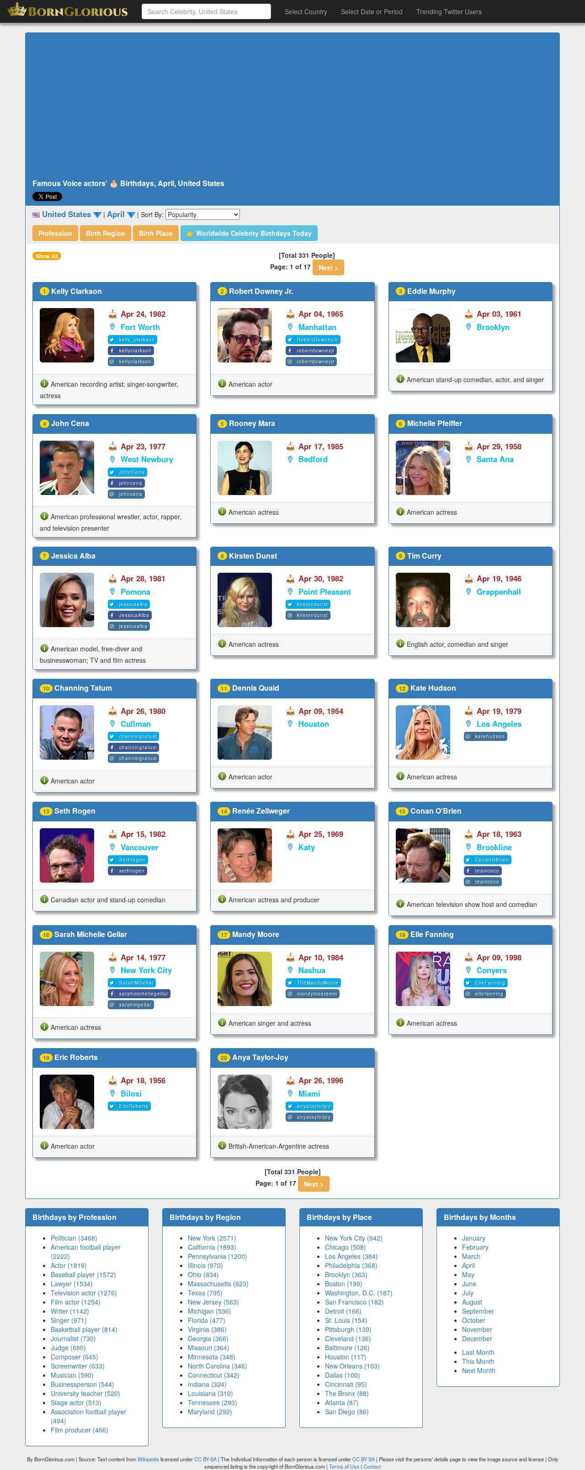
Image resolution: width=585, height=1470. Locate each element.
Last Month (478, 1352)
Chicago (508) (345, 1247)
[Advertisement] (292, 106)
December (477, 1338)
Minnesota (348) (211, 1356)
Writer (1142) (70, 1311)
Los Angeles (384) (351, 1256)
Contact (372, 1466)
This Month (478, 1361)
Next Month (478, 1370)
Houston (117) (346, 1356)
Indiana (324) (207, 1384)
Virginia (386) (207, 1329)
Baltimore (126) (347, 1347)
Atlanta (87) (342, 1402)
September (478, 1311)
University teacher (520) (85, 1393)
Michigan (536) (209, 1311)
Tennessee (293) (212, 1402)
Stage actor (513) (76, 1402)
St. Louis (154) (346, 1320)
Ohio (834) (203, 1274)
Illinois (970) (205, 1265)
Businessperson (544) (82, 1384)
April (468, 1265)
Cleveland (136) (348, 1338)
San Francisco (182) (354, 1301)
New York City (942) (354, 1237)
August (472, 1301)
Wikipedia (148, 1459)
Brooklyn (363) (346, 1274)
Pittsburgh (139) (348, 1329)
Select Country (306, 11)
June (469, 1283)
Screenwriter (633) (78, 1365)
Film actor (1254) (76, 1301)
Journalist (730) (73, 1338)
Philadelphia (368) (351, 1265)
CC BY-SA (205, 1459)
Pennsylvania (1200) (217, 1256)
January (473, 1237)
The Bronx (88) (347, 1393)
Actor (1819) (69, 1265)
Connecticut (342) (213, 1374)
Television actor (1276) (84, 1292)
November (477, 1329)
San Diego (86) (347, 1411)
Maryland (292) (210, 1411)
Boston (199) (343, 1283)
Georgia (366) (208, 1338)
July (467, 1292)
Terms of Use (345, 1466)
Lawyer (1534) (72, 1283)
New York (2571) (212, 1237)
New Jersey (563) (213, 1301)
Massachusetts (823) (218, 1283)
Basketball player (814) (84, 1329)
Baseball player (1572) (83, 1274)
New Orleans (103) (352, 1365)
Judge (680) (68, 1347)
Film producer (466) (79, 1429)
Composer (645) (74, 1356)
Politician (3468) (74, 1237)
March (471, 1256)
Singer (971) (69, 1320)
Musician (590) (72, 1374)
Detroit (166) (343, 1311)
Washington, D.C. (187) (359, 1292)
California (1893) (212, 1247)
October (473, 1320)
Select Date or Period (372, 11)
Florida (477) (206, 1320)
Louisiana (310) (210, 1393)
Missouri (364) (208, 1347)
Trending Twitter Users (449, 11)
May (468, 1274)
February (475, 1247)
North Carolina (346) (217, 1365)
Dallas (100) (342, 1374)
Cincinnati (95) (346, 1384)
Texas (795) (205, 1292)
